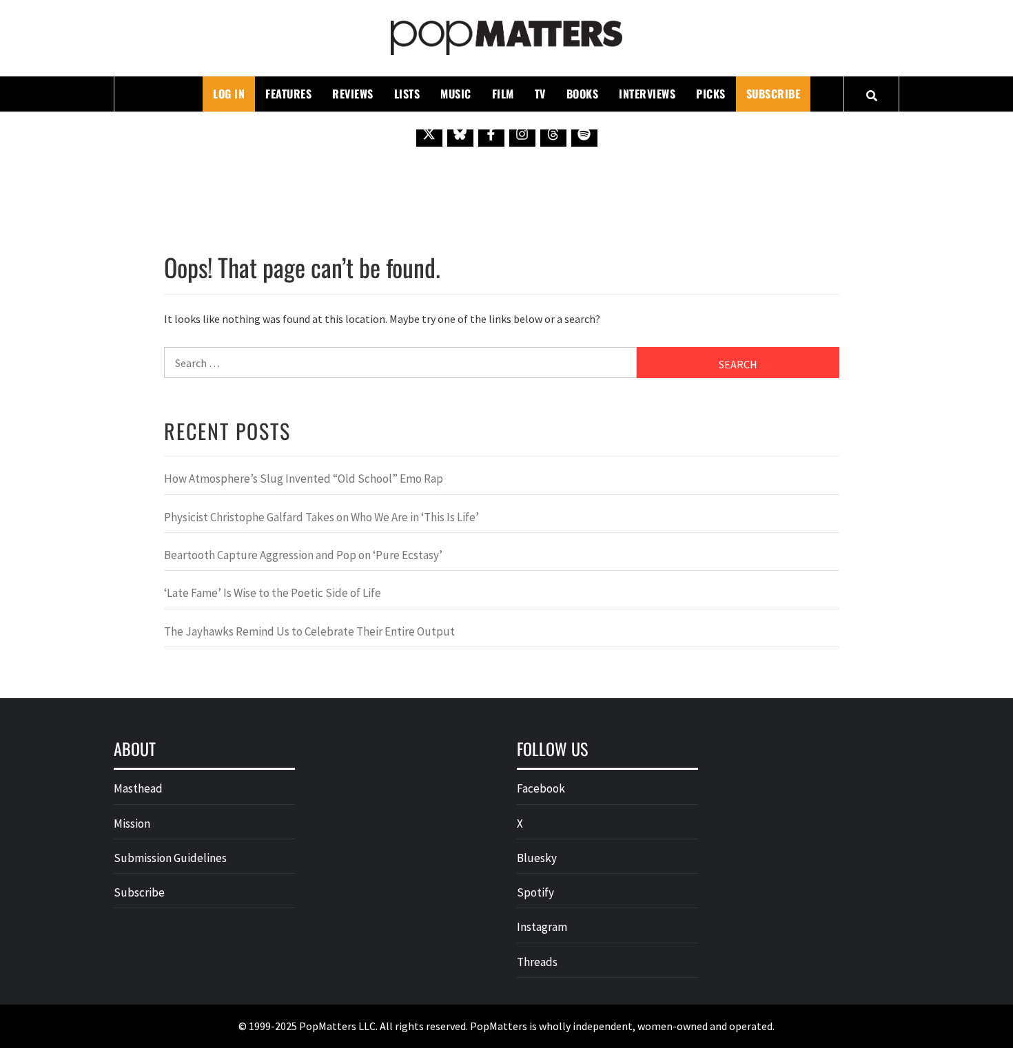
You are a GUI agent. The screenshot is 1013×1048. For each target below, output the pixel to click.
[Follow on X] (429, 133)
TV (540, 93)
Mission (132, 823)
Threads (537, 962)
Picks (711, 93)
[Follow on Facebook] (491, 133)
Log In (229, 93)
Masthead (138, 788)
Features (288, 93)
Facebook (541, 788)
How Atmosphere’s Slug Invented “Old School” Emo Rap (304, 478)
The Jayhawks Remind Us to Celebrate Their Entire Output (309, 631)
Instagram (542, 926)
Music (455, 93)
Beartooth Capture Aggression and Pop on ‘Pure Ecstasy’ (303, 555)
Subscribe (773, 93)
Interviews (647, 93)
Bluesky (537, 858)
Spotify (535, 892)
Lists (407, 93)
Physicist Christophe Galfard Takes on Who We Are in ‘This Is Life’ (321, 517)
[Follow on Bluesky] (460, 133)
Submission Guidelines (170, 858)
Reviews (353, 93)
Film (503, 93)
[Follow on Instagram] (522, 133)
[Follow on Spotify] (584, 133)
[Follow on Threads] (553, 133)
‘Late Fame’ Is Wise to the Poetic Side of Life (272, 592)
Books (582, 93)
